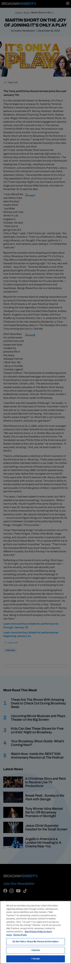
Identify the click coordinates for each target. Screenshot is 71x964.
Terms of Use (20, 935)
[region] (35, 932)
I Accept (35, 959)
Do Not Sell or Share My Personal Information (36, 941)
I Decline (35, 950)
